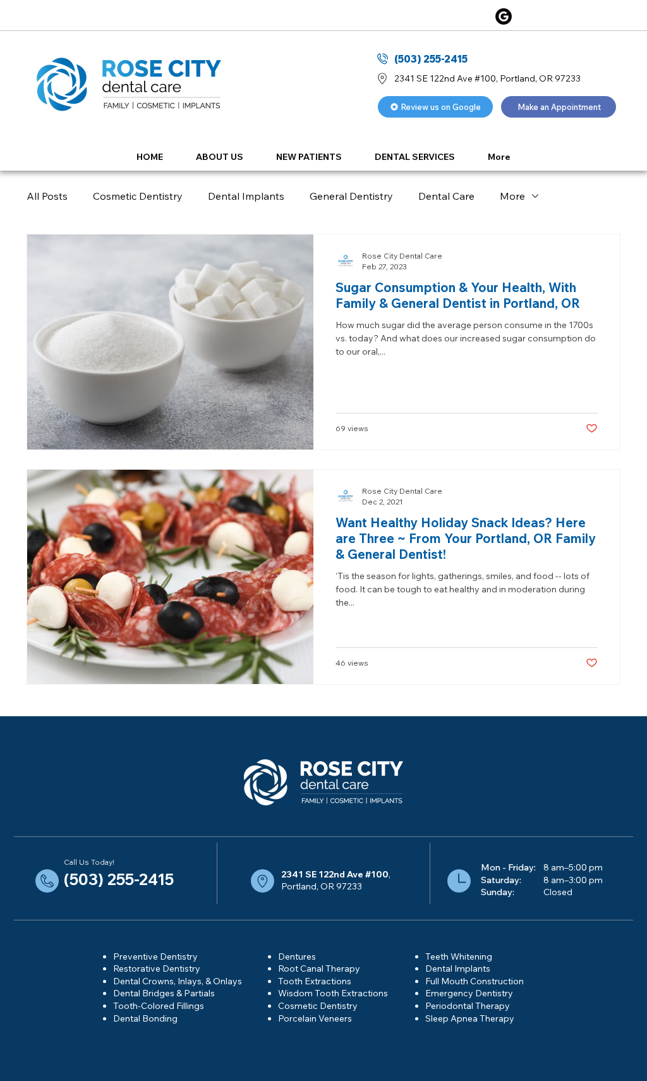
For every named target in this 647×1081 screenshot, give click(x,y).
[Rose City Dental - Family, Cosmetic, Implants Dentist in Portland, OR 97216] (503, 16)
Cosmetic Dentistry (138, 196)
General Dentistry (351, 196)
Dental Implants (246, 196)
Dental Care (446, 196)
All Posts (47, 196)
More (512, 196)
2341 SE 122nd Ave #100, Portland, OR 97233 (487, 78)
